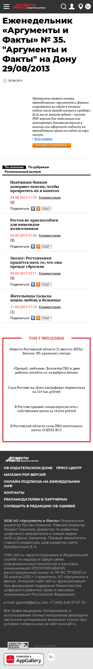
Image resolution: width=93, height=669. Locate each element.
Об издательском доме (28, 468)
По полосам (14, 167)
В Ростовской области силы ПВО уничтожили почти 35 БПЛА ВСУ (46, 428)
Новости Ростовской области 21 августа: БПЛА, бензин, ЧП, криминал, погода (46, 351)
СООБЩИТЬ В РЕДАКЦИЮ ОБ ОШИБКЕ (39, 506)
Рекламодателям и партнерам (35, 499)
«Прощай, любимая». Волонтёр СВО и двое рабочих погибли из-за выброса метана (46, 370)
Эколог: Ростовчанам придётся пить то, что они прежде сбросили (36, 262)
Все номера (43, 139)
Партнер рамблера (45, 645)
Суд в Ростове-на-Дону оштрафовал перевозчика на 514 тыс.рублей (46, 389)
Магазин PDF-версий (25, 474)
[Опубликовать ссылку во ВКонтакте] (33, 208)
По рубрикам (38, 167)
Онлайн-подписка (51, 145)
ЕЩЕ (46, 208)
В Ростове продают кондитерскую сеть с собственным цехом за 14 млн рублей (46, 409)
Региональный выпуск (23, 171)
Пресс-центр (69, 468)
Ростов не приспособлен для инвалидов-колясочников (34, 224)
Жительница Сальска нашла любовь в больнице (35, 298)
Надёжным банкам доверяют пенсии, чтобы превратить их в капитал (34, 186)
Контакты (14, 492)
